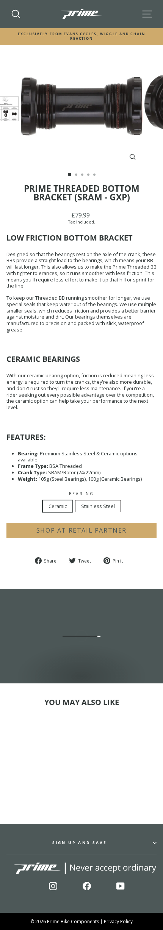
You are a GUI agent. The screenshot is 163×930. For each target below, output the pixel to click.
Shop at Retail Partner (81, 530)
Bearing (81, 493)
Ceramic (58, 506)
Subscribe (136, 904)
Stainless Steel (98, 506)
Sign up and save (79, 842)
